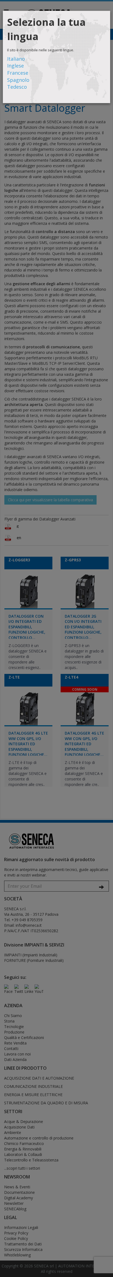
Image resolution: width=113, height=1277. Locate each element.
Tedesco (17, 86)
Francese (17, 72)
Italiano (16, 58)
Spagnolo (18, 80)
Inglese (15, 65)
